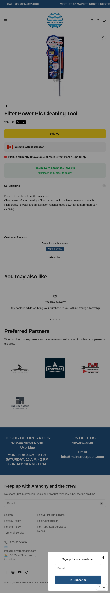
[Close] (102, 557)
